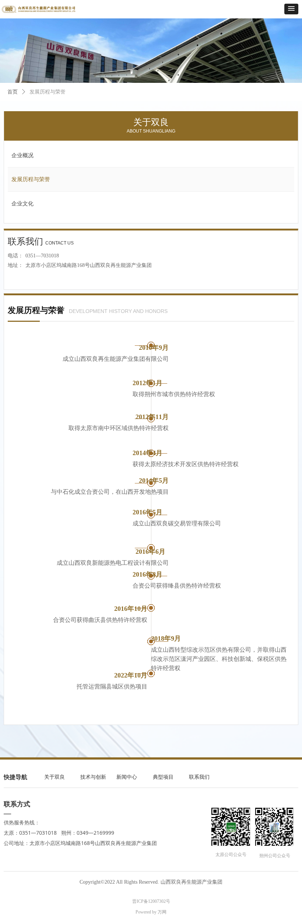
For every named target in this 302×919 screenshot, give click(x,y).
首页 (12, 92)
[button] (291, 9)
